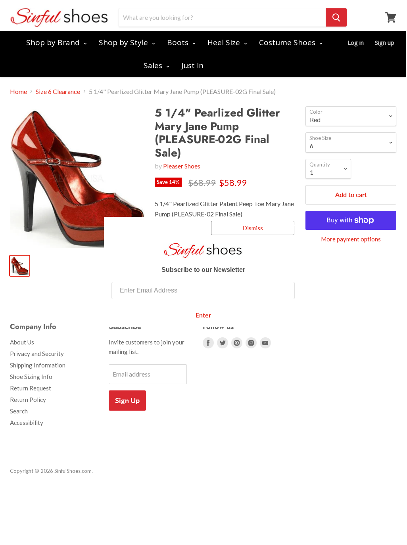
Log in (355, 42)
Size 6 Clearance (58, 91)
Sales (154, 65)
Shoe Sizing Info (31, 376)
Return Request (30, 388)
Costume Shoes (288, 42)
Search (19, 411)
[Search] (336, 17)
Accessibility (26, 422)
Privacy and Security (37, 353)
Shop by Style (124, 42)
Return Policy (28, 399)
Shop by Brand (54, 42)
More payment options (351, 239)
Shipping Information (37, 365)
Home (18, 91)
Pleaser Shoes (181, 166)
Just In (192, 65)
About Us (22, 342)
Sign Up (127, 400)
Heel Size (224, 42)
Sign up (384, 42)
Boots (178, 42)
